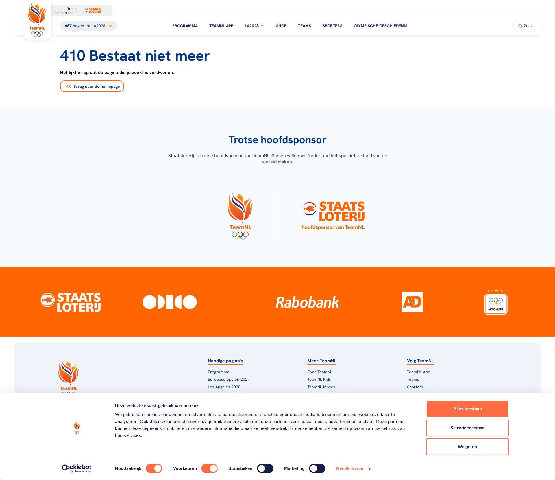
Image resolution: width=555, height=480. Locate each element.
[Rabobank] (308, 302)
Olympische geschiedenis (380, 25)
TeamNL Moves (321, 386)
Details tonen (349, 468)
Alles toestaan (467, 408)
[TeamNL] (240, 214)
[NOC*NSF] (496, 302)
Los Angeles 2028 (224, 386)
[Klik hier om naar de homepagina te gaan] (37, 20)
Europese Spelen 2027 (229, 379)
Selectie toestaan (467, 427)
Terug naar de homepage (96, 86)
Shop (281, 25)
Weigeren (467, 446)
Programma (185, 25)
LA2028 (252, 25)
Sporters (332, 25)
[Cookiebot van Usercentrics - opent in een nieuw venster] (76, 468)
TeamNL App (221, 25)
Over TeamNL (319, 371)
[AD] (412, 302)
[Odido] (170, 302)
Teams (304, 25)
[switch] (209, 468)
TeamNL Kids (319, 379)
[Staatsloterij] (70, 302)
